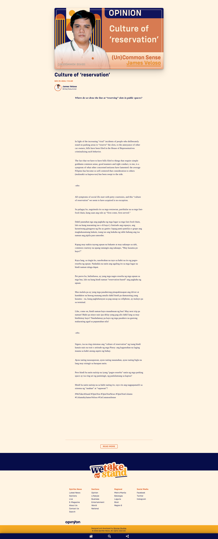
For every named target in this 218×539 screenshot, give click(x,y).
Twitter (140, 496)
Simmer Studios (120, 528)
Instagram (141, 499)
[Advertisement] (109, 120)
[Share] (127, 536)
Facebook (141, 493)
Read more (109, 446)
